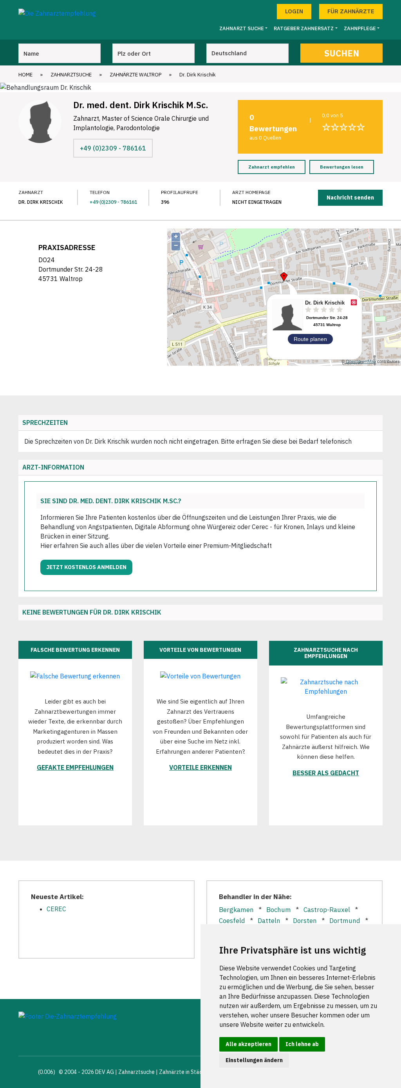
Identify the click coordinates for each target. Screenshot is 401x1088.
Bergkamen (236, 909)
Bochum (278, 909)
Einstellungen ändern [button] (254, 1060)
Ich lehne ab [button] (302, 1044)
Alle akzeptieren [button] (248, 1044)
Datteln (269, 920)
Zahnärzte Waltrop (135, 74)
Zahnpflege (360, 28)
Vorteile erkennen (200, 767)
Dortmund (344, 920)
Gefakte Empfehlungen (75, 767)
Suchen (341, 53)
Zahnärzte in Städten (185, 1071)
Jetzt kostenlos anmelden (86, 567)
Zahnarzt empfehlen (271, 167)
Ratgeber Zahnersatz (304, 28)
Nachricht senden (350, 197)
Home (25, 74)
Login (294, 11)
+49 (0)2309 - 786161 (113, 148)
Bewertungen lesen (341, 167)
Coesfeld (232, 920)
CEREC (56, 909)
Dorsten (305, 920)
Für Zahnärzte (350, 11)
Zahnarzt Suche (241, 28)
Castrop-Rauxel (326, 909)
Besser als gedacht (326, 773)
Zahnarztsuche (71, 74)
